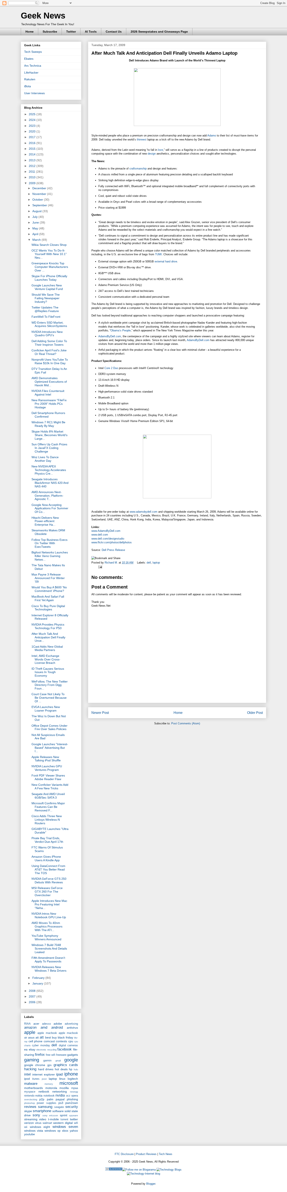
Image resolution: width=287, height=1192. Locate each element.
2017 (32, 137)
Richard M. (112, 562)
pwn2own (71, 1103)
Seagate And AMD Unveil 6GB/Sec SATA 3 (48, 795)
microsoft (68, 1083)
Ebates (28, 58)
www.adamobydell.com (143, 511)
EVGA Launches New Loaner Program (46, 708)
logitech (73, 1078)
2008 (32, 990)
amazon (30, 1027)
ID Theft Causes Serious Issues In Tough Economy (48, 672)
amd (44, 1027)
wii (25, 1127)
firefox (40, 1055)
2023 (32, 125)
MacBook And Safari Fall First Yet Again (48, 598)
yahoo (74, 1130)
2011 (32, 171)
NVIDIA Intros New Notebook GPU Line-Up (49, 915)
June (36, 222)
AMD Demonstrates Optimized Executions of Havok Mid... (49, 381)
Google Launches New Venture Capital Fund (47, 287)
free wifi (50, 1054)
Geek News (43, 15)
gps (49, 1065)
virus (38, 1123)
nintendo (29, 1095)
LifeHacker (31, 72)
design (152, 153)
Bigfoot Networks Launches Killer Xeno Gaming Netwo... (50, 556)
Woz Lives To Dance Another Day (45, 458)
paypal (60, 1099)
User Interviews (34, 93)
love (160, 149)
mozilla (64, 1088)
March (37, 239)
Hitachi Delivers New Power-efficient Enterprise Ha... (45, 521)
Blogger (150, 1183)
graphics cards (66, 1065)
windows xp (53, 1130)
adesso (46, 1023)
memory (49, 1084)
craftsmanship (138, 168)
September (40, 205)
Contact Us (114, 31)
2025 (32, 114)
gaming (31, 1059)
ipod (27, 1078)
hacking (30, 1069)
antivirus (72, 1027)
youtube (29, 1134)
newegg (74, 1091)
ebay (32, 1049)
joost (44, 1079)
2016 (32, 143)
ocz (68, 1095)
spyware (73, 1115)
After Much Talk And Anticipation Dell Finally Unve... (48, 637)
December (39, 188)
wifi (76, 1123)
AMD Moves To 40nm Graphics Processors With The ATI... (47, 926)
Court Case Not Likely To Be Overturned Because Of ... (49, 697)
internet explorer (43, 1074)
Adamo (211, 135)
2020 (32, 131)
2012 (32, 166)
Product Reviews (146, 1154)
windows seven (65, 1127)
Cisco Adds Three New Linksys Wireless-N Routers (47, 819)
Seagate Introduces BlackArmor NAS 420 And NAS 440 (50, 483)
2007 (32, 996)
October (38, 199)
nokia (38, 1095)
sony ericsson (50, 1115)
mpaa (74, 1088)
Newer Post (100, 712)
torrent (64, 1119)
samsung (45, 1107)
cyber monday (41, 1045)
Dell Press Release (113, 550)
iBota (27, 86)
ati (37, 1037)
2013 (32, 160)
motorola (51, 1088)
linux (62, 1078)
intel (27, 1074)
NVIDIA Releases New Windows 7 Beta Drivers (49, 968)
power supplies (46, 1103)
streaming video (35, 1119)
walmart (47, 1123)
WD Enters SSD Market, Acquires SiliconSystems (49, 324)
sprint (63, 1115)
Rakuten (29, 79)
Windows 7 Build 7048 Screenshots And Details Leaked (49, 948)
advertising (71, 1023)
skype (28, 1111)
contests (61, 1041)
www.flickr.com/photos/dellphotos (111, 542)
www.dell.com (99, 534)
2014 (32, 154)
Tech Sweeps (33, 51)
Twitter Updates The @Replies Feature (45, 309)
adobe (58, 1023)
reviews (30, 1107)
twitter (74, 1119)
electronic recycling (46, 1049)
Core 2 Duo (111, 368)
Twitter (71, 31)
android (57, 1027)
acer (36, 1023)
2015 (32, 148)
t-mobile (53, 1119)
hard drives (46, 1069)
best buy (51, 1037)
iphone (71, 1074)
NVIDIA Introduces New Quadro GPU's (47, 333)
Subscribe (50, 31)
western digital (63, 1123)
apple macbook (47, 1033)
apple (29, 1032)
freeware (61, 1054)
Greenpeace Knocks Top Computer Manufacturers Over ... (50, 267)
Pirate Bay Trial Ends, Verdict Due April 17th (47, 839)
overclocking (30, 1099)
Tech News (165, 1154)
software (58, 1111)
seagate (59, 1107)
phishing (72, 1099)
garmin (47, 1060)
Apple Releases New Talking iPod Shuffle (46, 758)
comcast (49, 1041)
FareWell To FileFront (46, 316)
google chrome (34, 1065)
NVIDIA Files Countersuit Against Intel (48, 392)
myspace (29, 1091)
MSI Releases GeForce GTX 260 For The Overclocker (47, 891)
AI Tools (91, 31)
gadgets (72, 1054)
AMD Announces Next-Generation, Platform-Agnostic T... (47, 495)
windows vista (33, 1130)
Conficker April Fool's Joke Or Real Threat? (49, 352)
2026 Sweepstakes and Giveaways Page (159, 31)
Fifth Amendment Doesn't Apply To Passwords (48, 959)
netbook (43, 1091)
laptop (156, 562)
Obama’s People (121, 330)
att (42, 1037)
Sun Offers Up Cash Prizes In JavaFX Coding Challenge (49, 448)
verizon (29, 1123)
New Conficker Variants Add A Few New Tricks (50, 786)
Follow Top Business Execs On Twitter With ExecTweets (49, 543)
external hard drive (166, 261)
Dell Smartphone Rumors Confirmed (48, 414)
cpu (70, 1041)
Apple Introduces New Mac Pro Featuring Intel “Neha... (49, 904)
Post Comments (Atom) (185, 723)
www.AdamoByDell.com (105, 530)
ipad (59, 1074)
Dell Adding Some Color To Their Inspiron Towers (49, 342)
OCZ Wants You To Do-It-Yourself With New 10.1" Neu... (49, 254)
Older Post (255, 712)
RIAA (27, 1023)
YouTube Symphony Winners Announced (46, 937)
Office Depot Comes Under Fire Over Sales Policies (49, 727)
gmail (58, 1060)
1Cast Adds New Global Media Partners (47, 648)
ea (26, 1049)
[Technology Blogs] (169, 1169)
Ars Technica (32, 65)
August (37, 211)
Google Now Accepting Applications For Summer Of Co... (50, 508)
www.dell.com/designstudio (107, 538)
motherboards (33, 1088)
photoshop (29, 1103)
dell (149, 562)
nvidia (60, 1095)
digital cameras (68, 1045)
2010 (32, 177)
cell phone (36, 1041)
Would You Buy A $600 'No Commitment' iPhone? (49, 589)
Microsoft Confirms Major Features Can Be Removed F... (48, 807)
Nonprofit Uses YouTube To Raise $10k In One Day (50, 361)
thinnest (141, 139)
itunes (35, 1078)
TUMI (158, 254)
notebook (49, 1095)
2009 (32, 183)
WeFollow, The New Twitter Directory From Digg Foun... (50, 685)
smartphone (42, 1111)
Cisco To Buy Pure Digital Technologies (48, 607)
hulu (76, 1069)
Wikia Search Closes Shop (49, 244)
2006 (32, 1002)
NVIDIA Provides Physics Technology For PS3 (48, 626)
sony (36, 1115)
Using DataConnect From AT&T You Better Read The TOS (48, 869)
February (38, 977)
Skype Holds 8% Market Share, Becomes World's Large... (49, 435)
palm (50, 1099)
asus (31, 1037)
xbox (65, 1130)
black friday (65, 1037)
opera (74, 1095)
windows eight (40, 1126)
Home (29, 31)
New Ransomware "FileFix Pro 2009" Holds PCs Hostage (49, 403)
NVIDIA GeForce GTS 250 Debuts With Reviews (49, 880)
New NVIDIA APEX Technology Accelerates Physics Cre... (49, 470)
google (71, 1059)
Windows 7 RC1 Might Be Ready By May (48, 424)
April (35, 234)
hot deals (61, 1069)
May (35, 228)
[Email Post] (99, 566)
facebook (64, 1049)
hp (70, 1069)
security (71, 1107)
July (35, 216)
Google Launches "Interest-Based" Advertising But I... (50, 747)
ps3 (60, 1103)
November (39, 194)
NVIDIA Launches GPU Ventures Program (47, 768)
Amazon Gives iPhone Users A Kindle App (46, 858)
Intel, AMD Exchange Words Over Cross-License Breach (46, 659)
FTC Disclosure (124, 1154)
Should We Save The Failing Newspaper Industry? (46, 298)
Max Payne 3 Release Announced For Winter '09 (48, 578)
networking (59, 1091)
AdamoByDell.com (109, 336)
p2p (41, 1099)
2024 (32, 120)
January (38, 983)
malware (30, 1084)
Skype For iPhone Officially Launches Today (49, 277)
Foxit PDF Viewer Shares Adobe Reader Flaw (48, 777)
